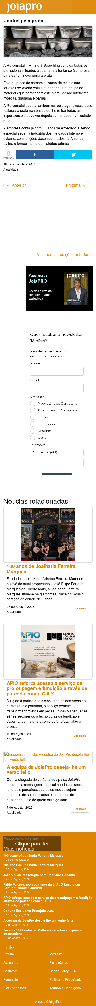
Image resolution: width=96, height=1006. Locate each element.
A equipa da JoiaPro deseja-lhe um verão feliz (46, 769)
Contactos (10, 971)
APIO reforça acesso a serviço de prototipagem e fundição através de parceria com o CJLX (47, 688)
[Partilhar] (35, 154)
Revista (8, 954)
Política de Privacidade (66, 979)
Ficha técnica (59, 962)
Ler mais (80, 608)
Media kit (56, 954)
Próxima (76, 185)
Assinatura (10, 962)
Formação (10, 979)
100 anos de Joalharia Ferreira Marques (41, 569)
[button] (89, 7)
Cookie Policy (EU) (63, 971)
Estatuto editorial (15, 988)
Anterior (16, 185)
